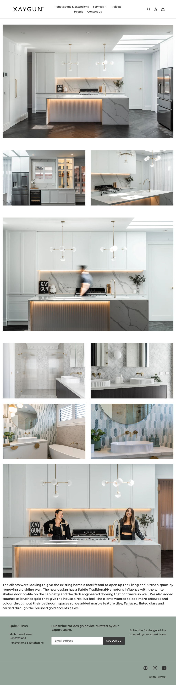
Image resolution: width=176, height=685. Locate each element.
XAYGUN (162, 677)
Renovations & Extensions (26, 642)
